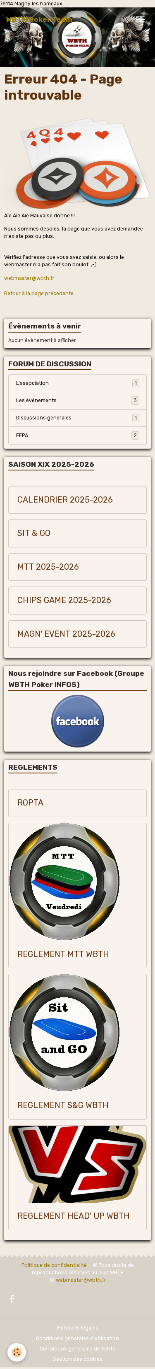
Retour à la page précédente (39, 293)
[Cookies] (16, 1352)
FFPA (76, 435)
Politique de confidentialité (54, 1265)
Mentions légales (77, 1328)
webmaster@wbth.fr (29, 278)
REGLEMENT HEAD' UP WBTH (73, 1216)
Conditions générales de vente (77, 1349)
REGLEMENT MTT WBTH (63, 954)
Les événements (76, 400)
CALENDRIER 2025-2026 (65, 500)
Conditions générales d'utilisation (77, 1338)
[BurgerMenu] (140, 19)
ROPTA (30, 803)
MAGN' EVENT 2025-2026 (66, 634)
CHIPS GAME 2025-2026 (64, 600)
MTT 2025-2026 (48, 567)
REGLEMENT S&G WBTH (63, 1105)
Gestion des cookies (77, 1359)
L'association (76, 383)
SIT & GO (33, 533)
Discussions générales (76, 418)
